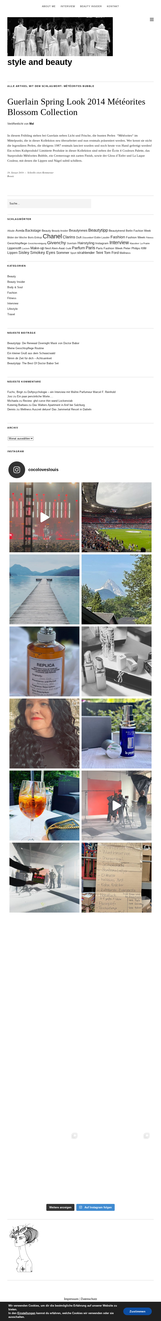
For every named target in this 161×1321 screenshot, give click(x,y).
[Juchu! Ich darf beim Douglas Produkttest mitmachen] (117, 733)
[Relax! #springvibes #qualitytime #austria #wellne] (44, 589)
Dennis (11, 409)
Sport (73, 253)
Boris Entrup (35, 237)
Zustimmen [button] (137, 1311)
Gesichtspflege (17, 243)
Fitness (149, 237)
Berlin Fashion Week (138, 230)
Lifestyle (12, 308)
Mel (31, 123)
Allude (11, 230)
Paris (90, 247)
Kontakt (113, 6)
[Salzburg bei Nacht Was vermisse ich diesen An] (117, 1166)
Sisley (23, 252)
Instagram (102, 243)
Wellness (125, 252)
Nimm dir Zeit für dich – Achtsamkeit (29, 358)
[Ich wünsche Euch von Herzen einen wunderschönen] (44, 1094)
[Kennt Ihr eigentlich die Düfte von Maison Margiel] (44, 661)
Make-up (37, 248)
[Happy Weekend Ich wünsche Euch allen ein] (44, 1022)
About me (49, 6)
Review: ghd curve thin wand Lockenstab (48, 400)
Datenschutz (89, 1299)
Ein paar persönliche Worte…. (35, 396)
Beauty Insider (91, 6)
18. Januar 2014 (15, 172)
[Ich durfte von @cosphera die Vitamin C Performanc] (44, 1166)
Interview (68, 6)
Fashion (117, 237)
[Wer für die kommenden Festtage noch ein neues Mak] (117, 1094)
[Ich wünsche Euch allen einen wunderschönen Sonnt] (44, 806)
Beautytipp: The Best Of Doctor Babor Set (33, 363)
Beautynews (78, 230)
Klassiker (134, 243)
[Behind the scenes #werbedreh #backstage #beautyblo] (44, 878)
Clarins (69, 237)
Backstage (33, 230)
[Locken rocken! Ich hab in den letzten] (44, 733)
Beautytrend (117, 230)
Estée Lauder (102, 237)
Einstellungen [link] (26, 1313)
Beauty (10, 176)
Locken (26, 248)
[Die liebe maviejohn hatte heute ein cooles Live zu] (117, 950)
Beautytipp (98, 230)
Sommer (62, 253)
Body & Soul (15, 287)
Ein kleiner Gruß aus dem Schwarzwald (31, 353)
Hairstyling (86, 243)
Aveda (20, 230)
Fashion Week (135, 237)
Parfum (78, 248)
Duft (79, 237)
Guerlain (72, 243)
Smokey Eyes (42, 252)
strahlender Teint (90, 253)
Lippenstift (14, 248)
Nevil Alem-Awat (55, 248)
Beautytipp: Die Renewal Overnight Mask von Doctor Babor (43, 343)
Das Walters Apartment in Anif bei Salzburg (58, 405)
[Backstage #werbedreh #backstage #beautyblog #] (117, 806)
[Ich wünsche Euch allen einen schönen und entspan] (117, 517)
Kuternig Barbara (17, 405)
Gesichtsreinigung (37, 243)
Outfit (68, 248)
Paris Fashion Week (109, 248)
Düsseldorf (87, 237)
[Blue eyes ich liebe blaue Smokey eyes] (117, 1022)
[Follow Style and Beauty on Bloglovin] (24, 1271)
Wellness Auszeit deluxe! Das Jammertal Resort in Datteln (55, 409)
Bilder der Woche (17, 237)
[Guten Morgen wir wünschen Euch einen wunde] (44, 950)
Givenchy (56, 242)
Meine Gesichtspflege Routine (25, 348)
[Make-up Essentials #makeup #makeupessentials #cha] (117, 661)
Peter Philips (131, 248)
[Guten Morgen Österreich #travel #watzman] (117, 589)
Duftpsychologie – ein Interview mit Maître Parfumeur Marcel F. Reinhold (71, 392)
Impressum (71, 1299)
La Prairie (145, 243)
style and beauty (39, 62)
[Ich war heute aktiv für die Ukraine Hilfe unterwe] (117, 878)
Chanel (52, 236)
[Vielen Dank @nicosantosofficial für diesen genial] (44, 517)
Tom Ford (111, 253)
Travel (11, 314)
